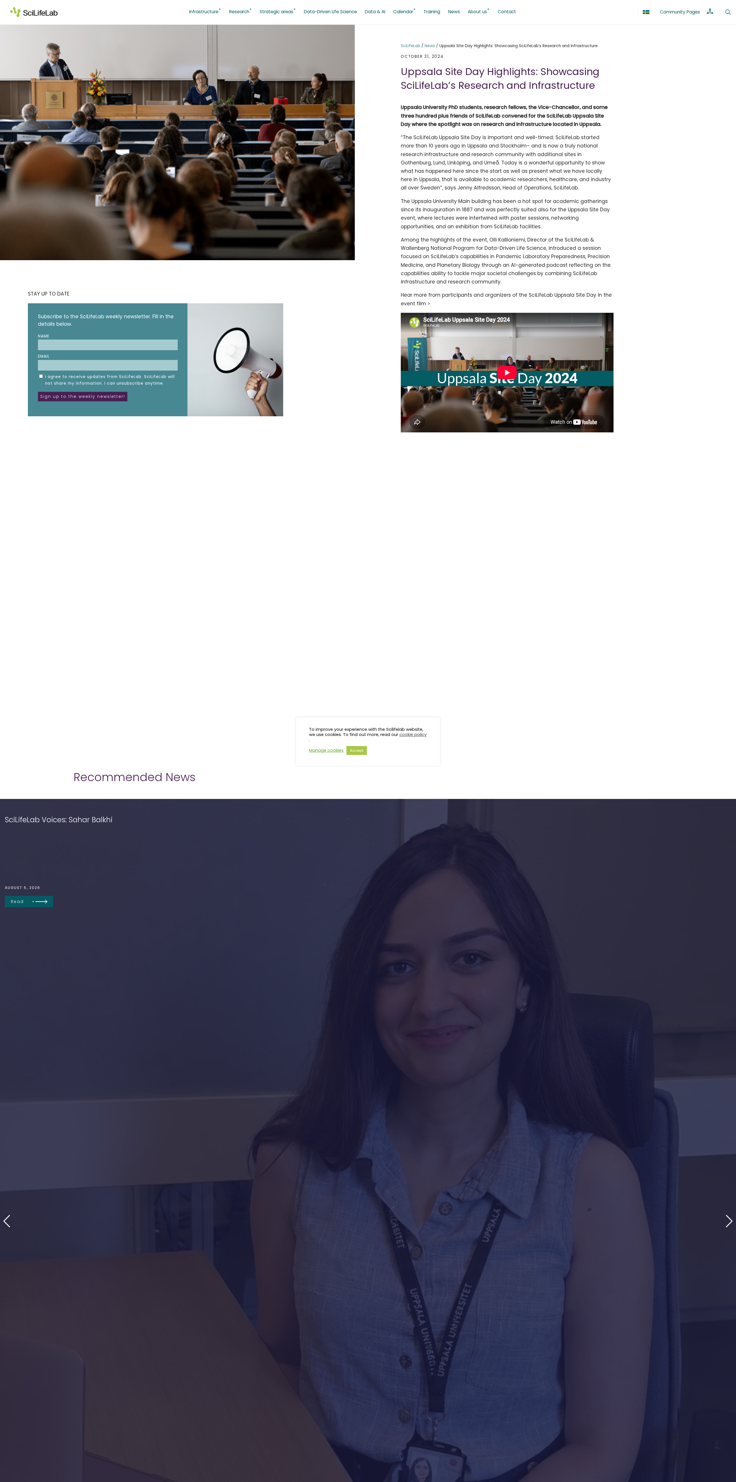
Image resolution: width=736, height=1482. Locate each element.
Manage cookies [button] (326, 750)
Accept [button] (356, 750)
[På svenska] (646, 12)
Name (43, 336)
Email (44, 356)
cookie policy (413, 734)
